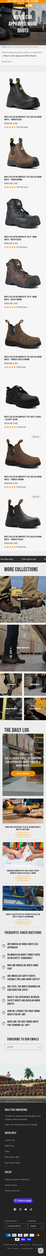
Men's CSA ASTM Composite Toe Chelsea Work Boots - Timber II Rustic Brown (23, 358)
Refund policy (25, 1245)
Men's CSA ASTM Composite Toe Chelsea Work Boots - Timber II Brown (23, 478)
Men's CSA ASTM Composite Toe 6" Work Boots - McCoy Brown (20, 298)
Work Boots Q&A (12, 1157)
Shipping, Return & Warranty (17, 1179)
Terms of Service (12, 1191)
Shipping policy (27, 1248)
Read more (7, 61)
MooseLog (14, 1244)
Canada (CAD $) (13, 1226)
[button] (3, 6)
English (33, 1226)
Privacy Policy (11, 1185)
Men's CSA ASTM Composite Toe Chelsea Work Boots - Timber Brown (23, 178)
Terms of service (13, 1248)
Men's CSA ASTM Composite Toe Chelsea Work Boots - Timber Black (23, 118)
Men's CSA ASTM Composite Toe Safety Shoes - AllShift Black (22, 418)
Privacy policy (37, 1245)
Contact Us (10, 1140)
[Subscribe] (38, 1047)
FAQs (7, 1151)
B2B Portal (9, 1146)
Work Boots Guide (12, 1163)
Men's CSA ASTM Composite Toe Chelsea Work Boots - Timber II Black (23, 538)
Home (4, 47)
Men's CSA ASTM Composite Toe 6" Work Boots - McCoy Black (20, 238)
